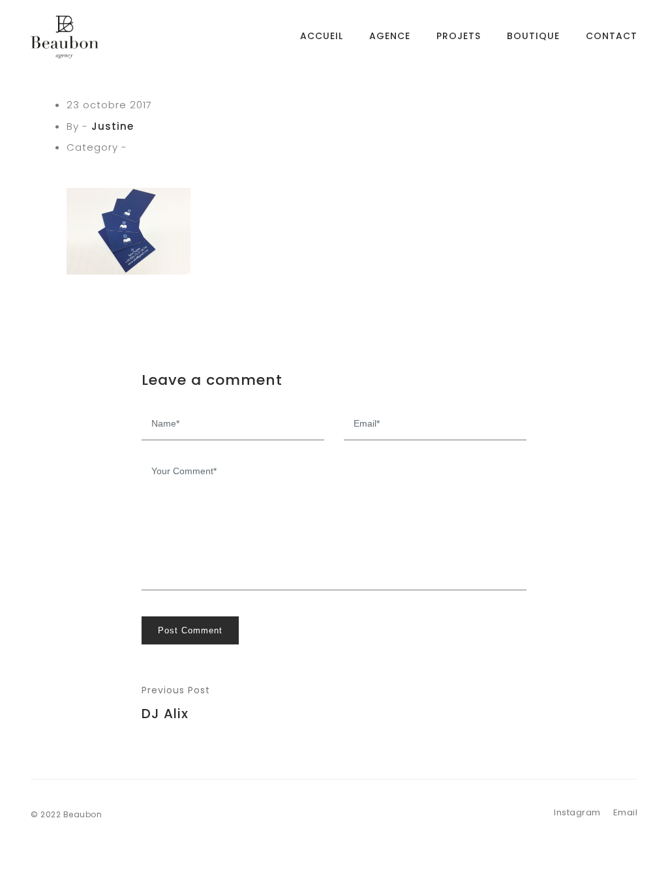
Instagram (577, 812)
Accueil (321, 35)
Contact (611, 35)
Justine (112, 126)
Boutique (533, 35)
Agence (389, 35)
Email (625, 812)
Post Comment (190, 630)
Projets (458, 35)
